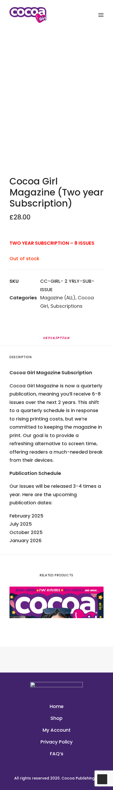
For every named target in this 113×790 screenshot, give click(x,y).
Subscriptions (66, 306)
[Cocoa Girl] (27, 15)
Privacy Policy (56, 741)
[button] (56, 107)
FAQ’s (56, 753)
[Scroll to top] (102, 779)
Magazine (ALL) (57, 297)
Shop (56, 718)
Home (57, 706)
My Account (57, 730)
